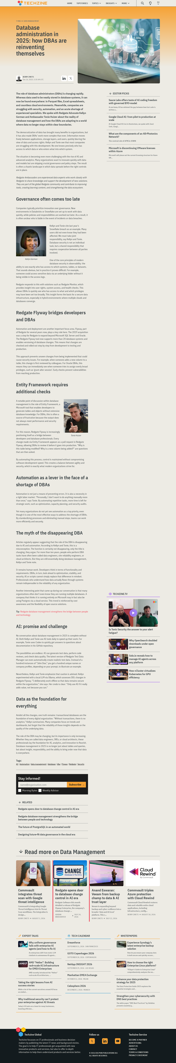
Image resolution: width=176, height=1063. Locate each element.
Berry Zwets (23, 918)
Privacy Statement (138, 1055)
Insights (110, 3)
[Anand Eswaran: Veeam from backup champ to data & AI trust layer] (106, 873)
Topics (95, 3)
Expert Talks (30, 936)
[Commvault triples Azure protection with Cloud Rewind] (142, 873)
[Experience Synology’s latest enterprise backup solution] (121, 949)
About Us (133, 1046)
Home (69, 3)
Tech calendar (81, 936)
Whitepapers (129, 936)
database (52, 764)
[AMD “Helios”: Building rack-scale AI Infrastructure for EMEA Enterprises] (23, 968)
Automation (24, 764)
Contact (133, 1049)
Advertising (135, 1043)
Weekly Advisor (51, 790)
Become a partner (138, 1039)
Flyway (65, 764)
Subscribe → (77, 784)
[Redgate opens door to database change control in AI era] (70, 873)
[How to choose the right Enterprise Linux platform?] (121, 967)
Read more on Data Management (65, 852)
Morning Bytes (29, 790)
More (124, 3)
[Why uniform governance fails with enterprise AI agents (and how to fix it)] (23, 949)
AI (17, 764)
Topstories (82, 3)
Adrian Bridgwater (60, 915)
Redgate (72, 764)
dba (58, 764)
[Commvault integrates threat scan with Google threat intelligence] (33, 873)
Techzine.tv (120, 594)
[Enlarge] (42, 229)
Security (81, 764)
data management (38, 764)
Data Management (31, 21)
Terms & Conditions (138, 1052)
